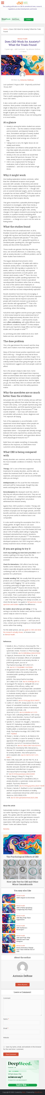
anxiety (6, 829)
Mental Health (22, 39)
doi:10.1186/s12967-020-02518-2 (29, 745)
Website (6, 1038)
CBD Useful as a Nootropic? (21, 929)
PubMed (14, 734)
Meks (24, 1092)
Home (5, 29)
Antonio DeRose (34, 49)
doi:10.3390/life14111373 (28, 712)
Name (6, 1019)
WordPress (38, 1092)
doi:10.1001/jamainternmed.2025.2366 (24, 798)
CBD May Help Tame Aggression (23, 918)
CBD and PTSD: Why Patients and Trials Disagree (23, 939)
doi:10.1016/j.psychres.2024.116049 (31, 786)
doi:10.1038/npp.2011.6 (31, 681)
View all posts (22, 985)
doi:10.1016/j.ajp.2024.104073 (28, 700)
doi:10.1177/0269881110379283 (21, 667)
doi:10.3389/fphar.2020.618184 (29, 653)
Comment (6, 998)
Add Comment (20, 49)
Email (5, 1028)
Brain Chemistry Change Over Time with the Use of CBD (25, 949)
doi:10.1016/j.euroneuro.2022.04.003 (22, 774)
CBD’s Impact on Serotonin (25, 898)
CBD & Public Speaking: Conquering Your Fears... (24, 908)
